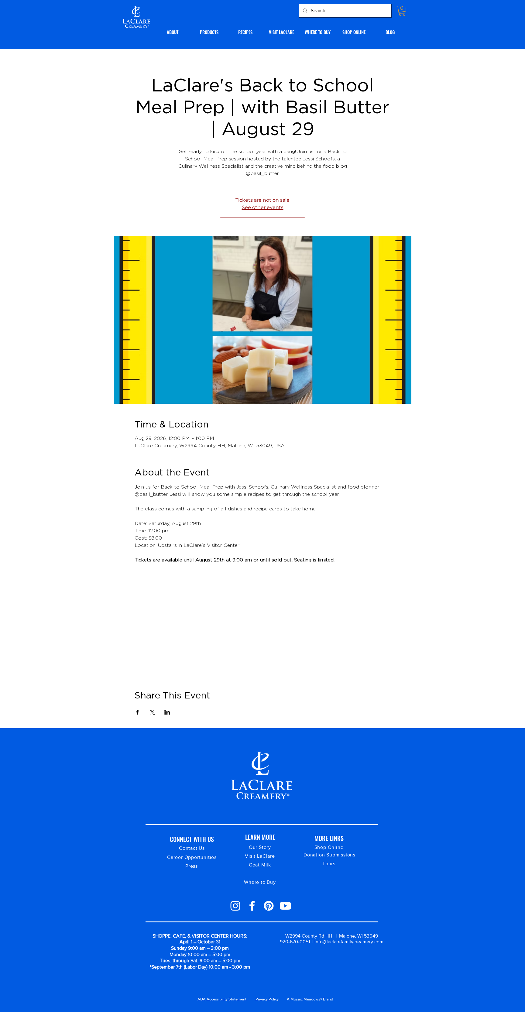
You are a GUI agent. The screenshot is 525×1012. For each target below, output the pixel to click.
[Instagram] (235, 905)
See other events (262, 207)
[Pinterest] (268, 905)
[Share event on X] (152, 712)
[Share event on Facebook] (137, 712)
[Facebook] (252, 905)
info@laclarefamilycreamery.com (348, 941)
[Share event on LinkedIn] (167, 712)
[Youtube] (285, 905)
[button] (402, 11)
